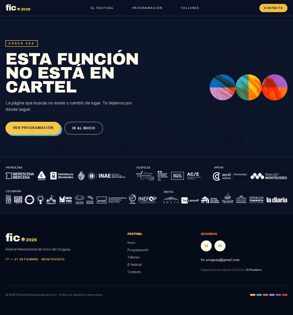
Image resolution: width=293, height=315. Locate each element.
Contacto (273, 8)
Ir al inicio (83, 128)
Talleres (190, 8)
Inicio (131, 242)
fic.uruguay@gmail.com (220, 260)
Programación (147, 8)
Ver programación (33, 128)
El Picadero (254, 270)
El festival (102, 8)
